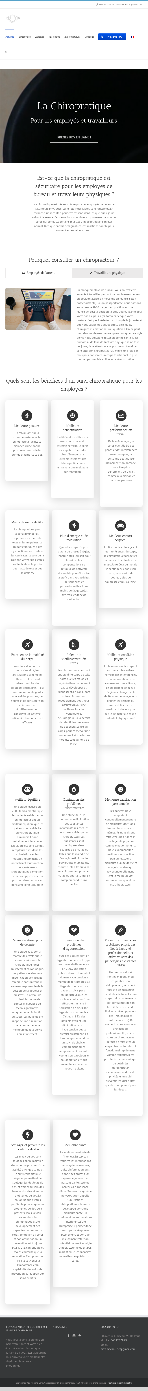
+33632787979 (106, 4)
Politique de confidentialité (120, 1382)
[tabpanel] (74, 326)
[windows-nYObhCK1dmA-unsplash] (38, 289)
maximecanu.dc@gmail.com (129, 4)
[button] (6, 51)
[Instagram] (74, 1335)
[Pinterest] (79, 1335)
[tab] (39, 273)
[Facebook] (68, 1335)
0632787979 (119, 1340)
